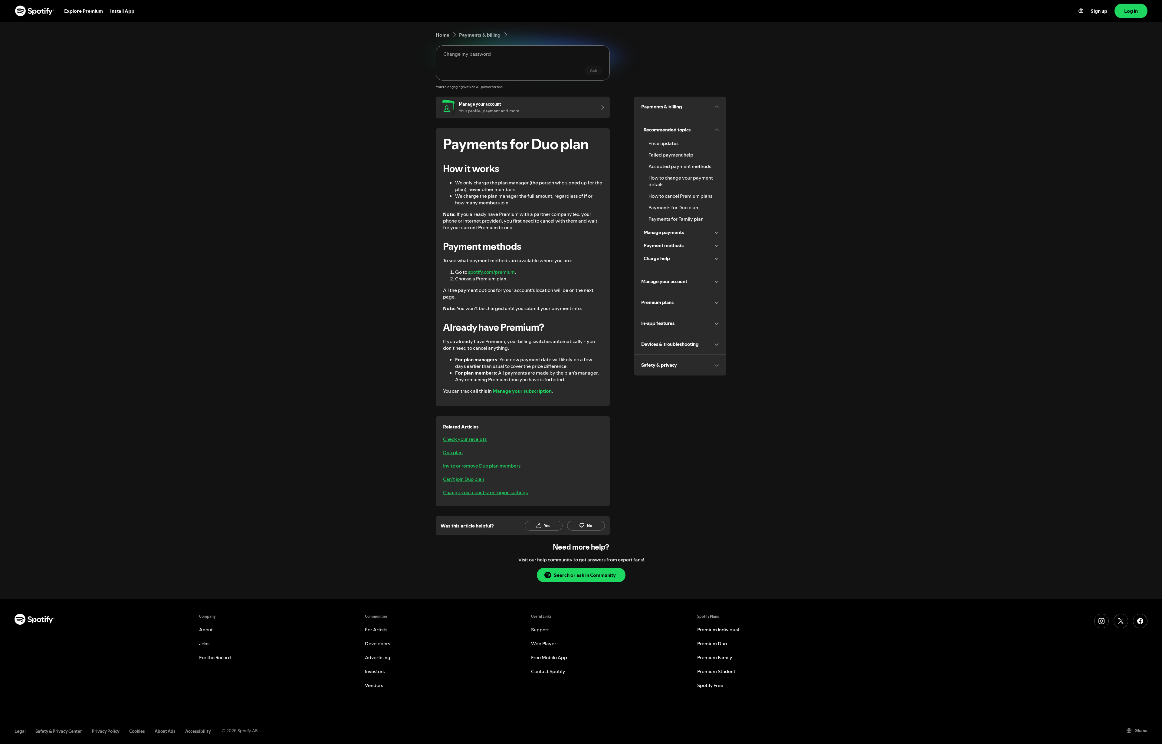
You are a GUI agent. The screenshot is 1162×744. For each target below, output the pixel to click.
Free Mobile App (549, 657)
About (206, 629)
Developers (377, 643)
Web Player (543, 643)
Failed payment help (670, 154)
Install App (122, 11)
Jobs (204, 643)
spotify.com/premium (491, 272)
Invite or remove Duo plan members (481, 465)
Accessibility (198, 731)
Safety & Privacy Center (58, 731)
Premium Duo (712, 643)
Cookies (137, 731)
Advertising (377, 657)
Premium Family (714, 657)
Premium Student (716, 671)
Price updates (663, 143)
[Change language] (1080, 11)
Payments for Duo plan (673, 207)
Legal (20, 731)
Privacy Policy (106, 731)
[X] (1121, 621)
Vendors (374, 685)
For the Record (215, 657)
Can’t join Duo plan (463, 479)
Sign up (1099, 11)
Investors (375, 671)
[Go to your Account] (600, 107)
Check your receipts (465, 439)
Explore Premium (83, 11)
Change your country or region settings (485, 492)
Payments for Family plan (676, 219)
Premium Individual (718, 629)
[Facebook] (1140, 621)
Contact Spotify (548, 671)
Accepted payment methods (679, 166)
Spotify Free (710, 685)
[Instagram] (1101, 621)
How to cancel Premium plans (680, 196)
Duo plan (453, 452)
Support (540, 629)
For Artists (376, 629)
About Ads (165, 731)
